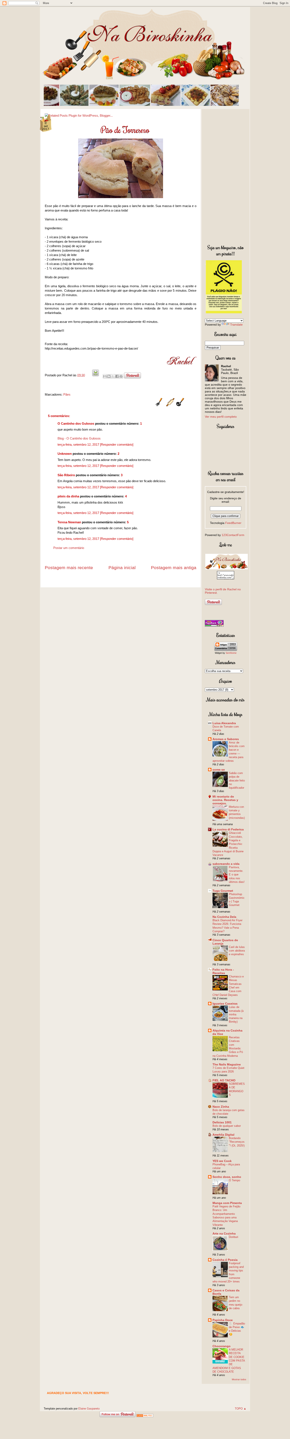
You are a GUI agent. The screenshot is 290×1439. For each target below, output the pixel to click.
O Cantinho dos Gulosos (76, 423)
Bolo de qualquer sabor (227, 1125)
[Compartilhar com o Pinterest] (121, 376)
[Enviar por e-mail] (105, 376)
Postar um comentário (68, 548)
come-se (219, 769)
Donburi (233, 1237)
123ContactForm (233, 535)
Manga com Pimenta (227, 1203)
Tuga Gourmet (223, 890)
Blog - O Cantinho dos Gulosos (79, 438)
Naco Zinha (221, 1106)
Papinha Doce (223, 1320)
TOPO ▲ (240, 1408)
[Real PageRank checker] (214, 625)
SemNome (231, 653)
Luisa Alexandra (224, 723)
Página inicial (122, 567)
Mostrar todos (239, 1379)
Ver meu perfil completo (221, 416)
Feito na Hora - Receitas (223, 971)
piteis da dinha (68, 496)
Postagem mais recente (69, 567)
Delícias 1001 (222, 1122)
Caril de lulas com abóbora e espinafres (237, 950)
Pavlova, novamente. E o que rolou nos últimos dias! (237, 874)
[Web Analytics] (144, 1416)
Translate (236, 324)
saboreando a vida (226, 863)
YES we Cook (222, 1161)
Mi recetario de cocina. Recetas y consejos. (225, 800)
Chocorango (222, 1346)
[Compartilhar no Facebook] (117, 376)
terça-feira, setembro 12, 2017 (79, 444)
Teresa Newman (69, 522)
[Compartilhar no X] (113, 376)
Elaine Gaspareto (89, 1408)
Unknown (65, 453)
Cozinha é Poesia (225, 1259)
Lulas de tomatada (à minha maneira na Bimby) (236, 1014)
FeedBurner (233, 523)
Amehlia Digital (223, 1134)
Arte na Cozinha (224, 1233)
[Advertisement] (225, 175)
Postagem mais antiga (173, 567)
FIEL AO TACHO (224, 1080)
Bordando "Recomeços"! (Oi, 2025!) (237, 1142)
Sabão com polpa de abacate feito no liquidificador (237, 780)
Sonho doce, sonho (227, 1177)
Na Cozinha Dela (224, 916)
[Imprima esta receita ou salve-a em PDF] (95, 375)
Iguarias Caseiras (225, 1003)
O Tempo (234, 1180)
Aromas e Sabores (226, 739)
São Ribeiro (66, 475)
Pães (66, 394)
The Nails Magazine (227, 1064)
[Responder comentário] (116, 444)
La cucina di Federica (228, 829)
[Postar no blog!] (109, 376)
